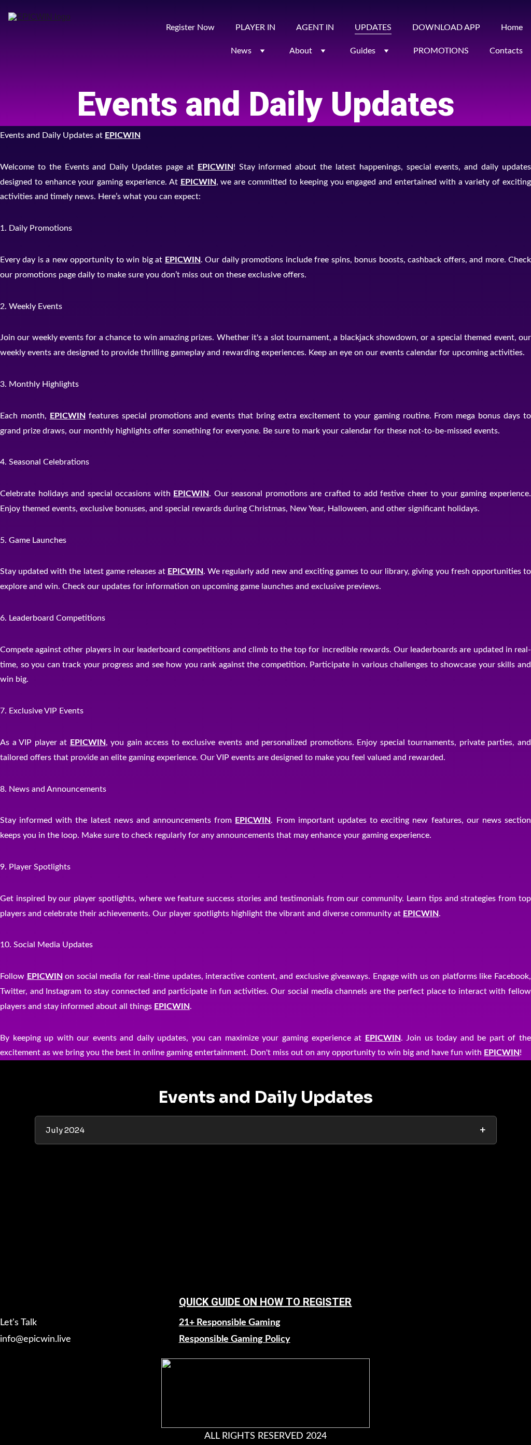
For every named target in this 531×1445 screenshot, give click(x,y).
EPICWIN (123, 135)
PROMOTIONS (441, 51)
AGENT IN (315, 27)
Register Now (190, 27)
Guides (362, 51)
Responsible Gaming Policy (234, 1339)
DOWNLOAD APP (446, 27)
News (241, 51)
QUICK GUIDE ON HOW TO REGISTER (265, 1302)
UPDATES (373, 27)
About (300, 51)
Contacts (506, 51)
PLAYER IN (255, 27)
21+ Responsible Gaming (230, 1322)
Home (512, 27)
